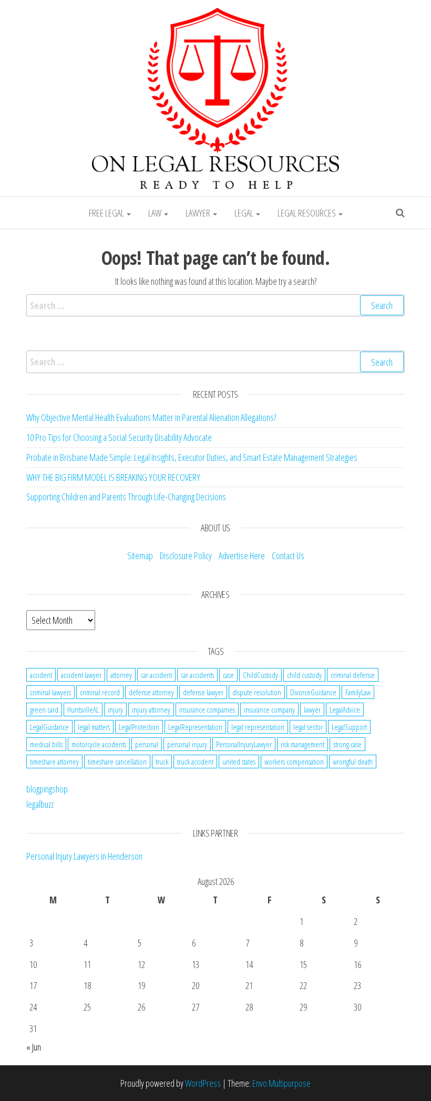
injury (115, 709)
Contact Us (288, 555)
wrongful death (353, 761)
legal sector (308, 727)
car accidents (197, 675)
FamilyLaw (358, 692)
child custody (304, 675)
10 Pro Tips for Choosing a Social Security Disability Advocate (119, 437)
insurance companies (207, 709)
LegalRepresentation (195, 727)
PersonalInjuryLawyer (244, 744)
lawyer (312, 709)
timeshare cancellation (117, 761)
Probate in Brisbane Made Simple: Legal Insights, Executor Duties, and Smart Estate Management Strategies (191, 457)
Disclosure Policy (186, 555)
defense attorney (151, 692)
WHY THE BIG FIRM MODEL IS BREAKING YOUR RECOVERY (113, 477)
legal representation (257, 727)
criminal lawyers (50, 692)
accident (41, 675)
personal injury (187, 744)
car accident (156, 675)
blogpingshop (47, 789)
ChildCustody (260, 675)
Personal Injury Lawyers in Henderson (84, 856)
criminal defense (353, 675)
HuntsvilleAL (83, 709)
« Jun (33, 1047)
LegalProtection (139, 727)
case (228, 675)
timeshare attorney (54, 761)
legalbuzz (40, 804)
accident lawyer (81, 675)
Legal (244, 213)
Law (155, 213)
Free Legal (107, 213)
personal (146, 744)
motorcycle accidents (98, 744)
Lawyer (199, 213)
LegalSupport (349, 727)
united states (238, 761)
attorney (121, 675)
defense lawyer (203, 692)
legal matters (94, 727)
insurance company (269, 709)
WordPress (203, 1083)
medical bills (46, 744)
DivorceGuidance (313, 692)
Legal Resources (307, 213)
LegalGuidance (49, 727)
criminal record (100, 692)
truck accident (195, 761)
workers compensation (294, 761)
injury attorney (151, 709)
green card (44, 709)
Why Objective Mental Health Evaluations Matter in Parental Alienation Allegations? (151, 417)
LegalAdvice (345, 709)
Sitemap (140, 555)
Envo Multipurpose (281, 1083)
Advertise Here (242, 555)
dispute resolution (256, 692)
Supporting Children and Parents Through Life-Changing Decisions (126, 496)
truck (162, 761)
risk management (302, 744)
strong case (347, 744)
